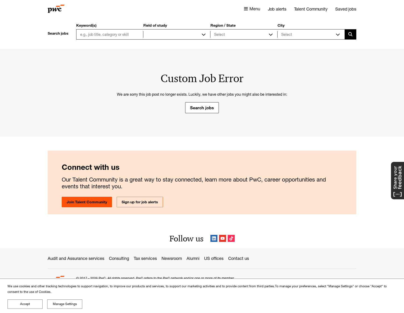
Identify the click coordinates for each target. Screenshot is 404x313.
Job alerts (277, 9)
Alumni (193, 258)
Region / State (223, 25)
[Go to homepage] (56, 9)
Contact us (238, 258)
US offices (214, 258)
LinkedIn (213, 238)
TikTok (231, 238)
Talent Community (311, 8)
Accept (25, 304)
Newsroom (172, 258)
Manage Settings (65, 304)
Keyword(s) (86, 25)
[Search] (350, 34)
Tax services (145, 258)
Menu (254, 8)
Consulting (119, 258)
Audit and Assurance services (76, 258)
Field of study (155, 25)
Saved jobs (345, 8)
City (281, 25)
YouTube (222, 238)
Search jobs (202, 107)
